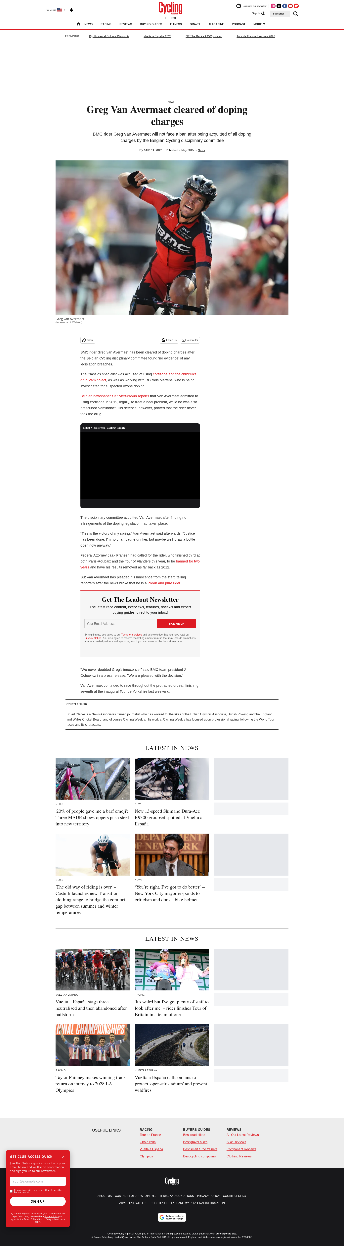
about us (105, 1195)
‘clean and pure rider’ (164, 583)
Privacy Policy (52, 1216)
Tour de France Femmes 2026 (256, 36)
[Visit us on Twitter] (279, 6)
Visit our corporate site (223, 1233)
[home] (78, 24)
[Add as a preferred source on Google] (172, 1217)
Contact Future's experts (135, 1195)
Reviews (125, 24)
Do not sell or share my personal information (187, 1203)
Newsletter (192, 340)
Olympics (146, 1156)
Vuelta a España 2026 (157, 36)
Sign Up (38, 1201)
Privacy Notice (92, 638)
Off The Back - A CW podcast (204, 36)
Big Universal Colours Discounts (109, 36)
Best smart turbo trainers (200, 1149)
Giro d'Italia (148, 1142)
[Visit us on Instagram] (273, 6)
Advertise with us (133, 1203)
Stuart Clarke (153, 150)
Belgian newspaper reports (114, 396)
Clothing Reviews (239, 1156)
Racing (106, 24)
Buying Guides (151, 24)
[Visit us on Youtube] (290, 6)
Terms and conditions (176, 1195)
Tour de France (150, 1135)
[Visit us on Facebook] (284, 6)
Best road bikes (194, 1135)
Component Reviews (241, 1149)
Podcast (238, 24)
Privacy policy (208, 1195)
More (258, 24)
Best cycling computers (199, 1156)
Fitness (176, 24)
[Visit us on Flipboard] (296, 6)
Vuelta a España (151, 1149)
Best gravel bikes (195, 1142)
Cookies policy (234, 1195)
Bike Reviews (236, 1142)
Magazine (216, 24)
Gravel (195, 24)
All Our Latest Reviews (243, 1135)
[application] (140, 465)
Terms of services (132, 634)
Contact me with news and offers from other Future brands (38, 1191)
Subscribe (278, 13)
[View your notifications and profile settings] (71, 10)
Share (90, 340)
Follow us (171, 340)
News (88, 24)
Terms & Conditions (34, 1219)
